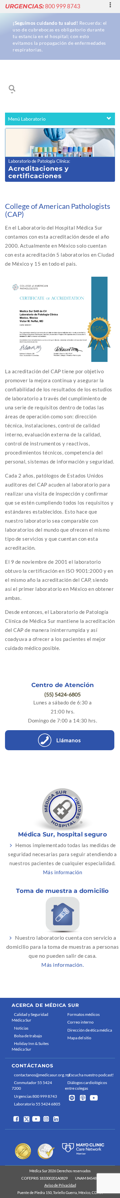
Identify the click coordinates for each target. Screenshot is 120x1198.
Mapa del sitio (79, 1037)
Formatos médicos (83, 1014)
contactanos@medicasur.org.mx (38, 1074)
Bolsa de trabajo (28, 1035)
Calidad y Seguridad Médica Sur (30, 1017)
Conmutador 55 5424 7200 (32, 1085)
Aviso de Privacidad (60, 1185)
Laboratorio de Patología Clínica (38, 161)
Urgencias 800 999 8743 (35, 1096)
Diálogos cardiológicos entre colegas (86, 1085)
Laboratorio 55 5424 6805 (37, 1103)
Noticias (21, 1028)
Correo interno (80, 1022)
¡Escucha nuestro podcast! (90, 1074)
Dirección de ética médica (89, 1030)
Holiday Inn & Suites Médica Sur (30, 1046)
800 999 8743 (42, 6)
